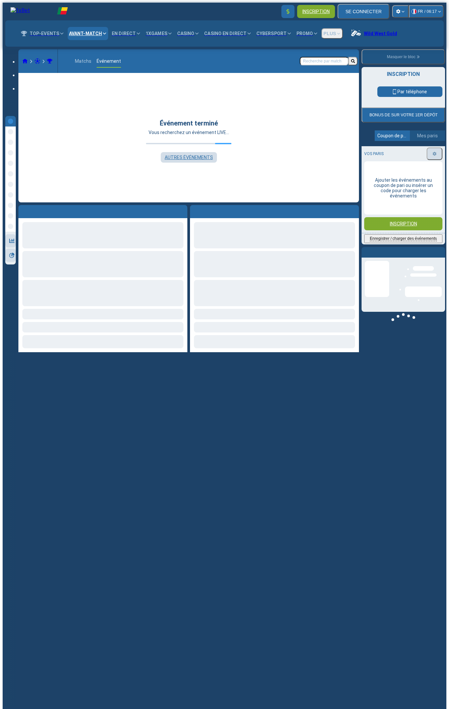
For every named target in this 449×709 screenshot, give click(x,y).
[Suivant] (210, 210)
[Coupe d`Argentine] (50, 61)
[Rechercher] (353, 61)
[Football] (37, 61)
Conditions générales (399, 155)
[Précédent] (195, 210)
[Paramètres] (400, 11)
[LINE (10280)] (25, 61)
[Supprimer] (352, 210)
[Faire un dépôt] (288, 11)
